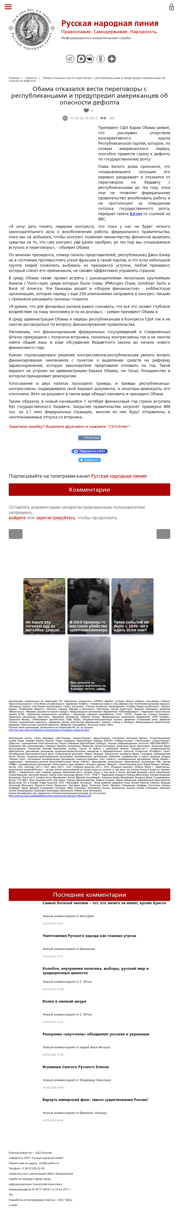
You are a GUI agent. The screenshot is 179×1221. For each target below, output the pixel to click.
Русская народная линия (119, 476)
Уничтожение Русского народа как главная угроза (89, 936)
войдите (17, 517)
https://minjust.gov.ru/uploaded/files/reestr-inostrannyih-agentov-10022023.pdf (50, 796)
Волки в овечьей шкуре (64, 1001)
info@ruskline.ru (49, 1163)
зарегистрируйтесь (55, 517)
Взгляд (136, 214)
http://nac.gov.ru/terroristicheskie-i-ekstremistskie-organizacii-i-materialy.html (49, 730)
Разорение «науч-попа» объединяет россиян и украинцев (96, 1034)
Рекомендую (92, 437)
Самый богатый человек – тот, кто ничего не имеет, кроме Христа (104, 903)
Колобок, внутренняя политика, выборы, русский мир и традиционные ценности (96, 971)
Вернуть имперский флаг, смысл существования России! (95, 1100)
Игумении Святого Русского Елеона (76, 1067)
